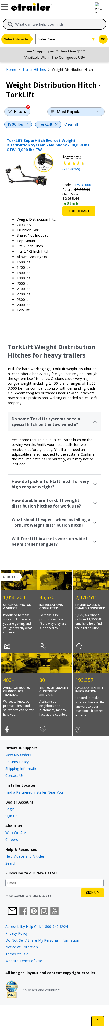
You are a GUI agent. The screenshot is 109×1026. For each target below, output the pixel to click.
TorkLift (45, 124)
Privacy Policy (16, 933)
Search (10, 863)
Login (9, 809)
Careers (11, 839)
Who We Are (15, 832)
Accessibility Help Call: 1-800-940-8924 (36, 926)
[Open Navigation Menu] (5, 6)
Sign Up (11, 815)
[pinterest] (33, 911)
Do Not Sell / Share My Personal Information (42, 940)
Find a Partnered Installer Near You (34, 792)
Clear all (71, 124)
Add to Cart (78, 211)
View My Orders (18, 754)
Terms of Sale (16, 953)
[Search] (10, 24)
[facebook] (23, 911)
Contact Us (14, 775)
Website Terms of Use (23, 960)
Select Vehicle (16, 39)
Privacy (9, 895)
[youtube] (54, 911)
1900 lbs (15, 124)
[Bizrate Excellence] (12, 990)
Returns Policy (17, 761)
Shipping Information (22, 768)
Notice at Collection (21, 947)
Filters (21, 110)
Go (103, 39)
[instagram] (44, 911)
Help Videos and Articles (25, 856)
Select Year (47, 39)
